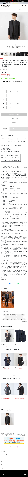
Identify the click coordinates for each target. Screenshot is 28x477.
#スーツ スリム (13, 319)
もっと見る (14, 373)
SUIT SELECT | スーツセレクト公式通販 (6, 433)
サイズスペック (14, 128)
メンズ (7, 9)
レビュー (23, 128)
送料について (3, 277)
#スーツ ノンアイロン (21, 319)
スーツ (14, 433)
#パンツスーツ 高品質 (20, 314)
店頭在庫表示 (14, 122)
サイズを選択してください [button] (14, 114)
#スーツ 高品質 (12, 314)
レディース (21, 9)
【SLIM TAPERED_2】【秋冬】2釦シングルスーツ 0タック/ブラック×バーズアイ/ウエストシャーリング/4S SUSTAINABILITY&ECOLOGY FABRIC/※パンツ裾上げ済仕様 (14, 435)
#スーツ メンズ (6, 314)
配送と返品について (4, 279)
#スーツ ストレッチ (6, 319)
